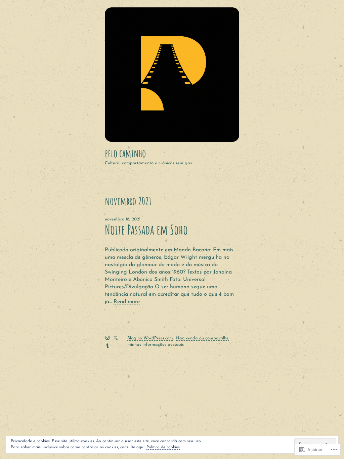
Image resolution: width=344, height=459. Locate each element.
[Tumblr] (107, 345)
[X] (115, 337)
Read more (127, 301)
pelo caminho (125, 153)
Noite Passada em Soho (146, 230)
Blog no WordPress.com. (150, 338)
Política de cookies (163, 447)
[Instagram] (107, 337)
